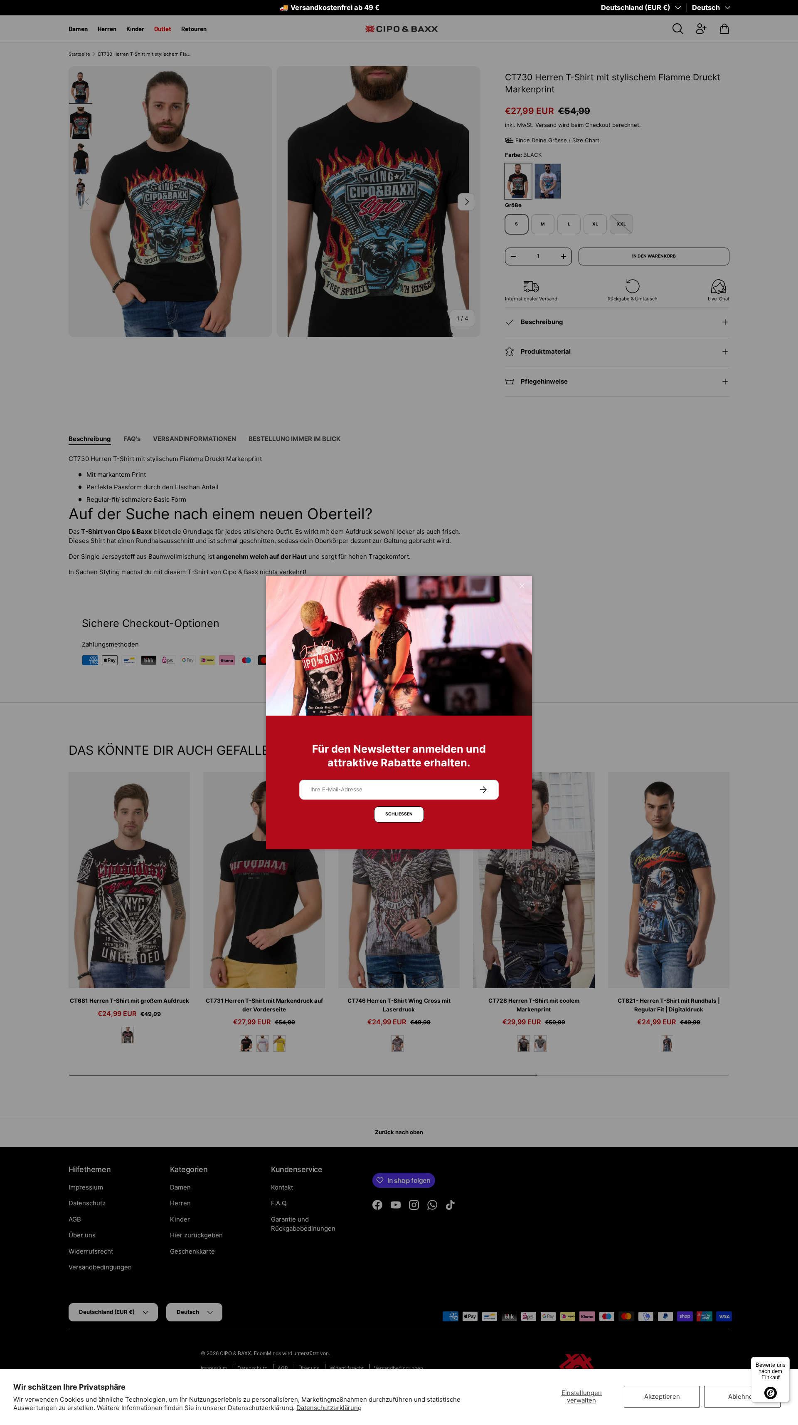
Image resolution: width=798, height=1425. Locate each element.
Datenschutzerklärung (329, 1408)
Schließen (399, 814)
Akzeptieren (662, 1396)
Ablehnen (742, 1396)
